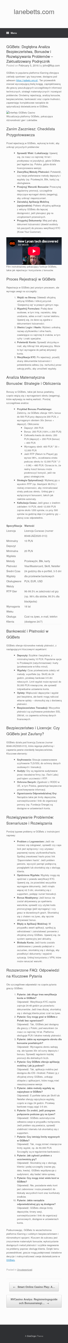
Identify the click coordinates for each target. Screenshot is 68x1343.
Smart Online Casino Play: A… (34, 1287)
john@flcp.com (51, 65)
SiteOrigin (31, 1336)
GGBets (10, 1260)
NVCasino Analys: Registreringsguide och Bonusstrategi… (34, 1301)
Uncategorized (24, 1269)
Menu (14, 33)
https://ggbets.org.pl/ (27, 80)
